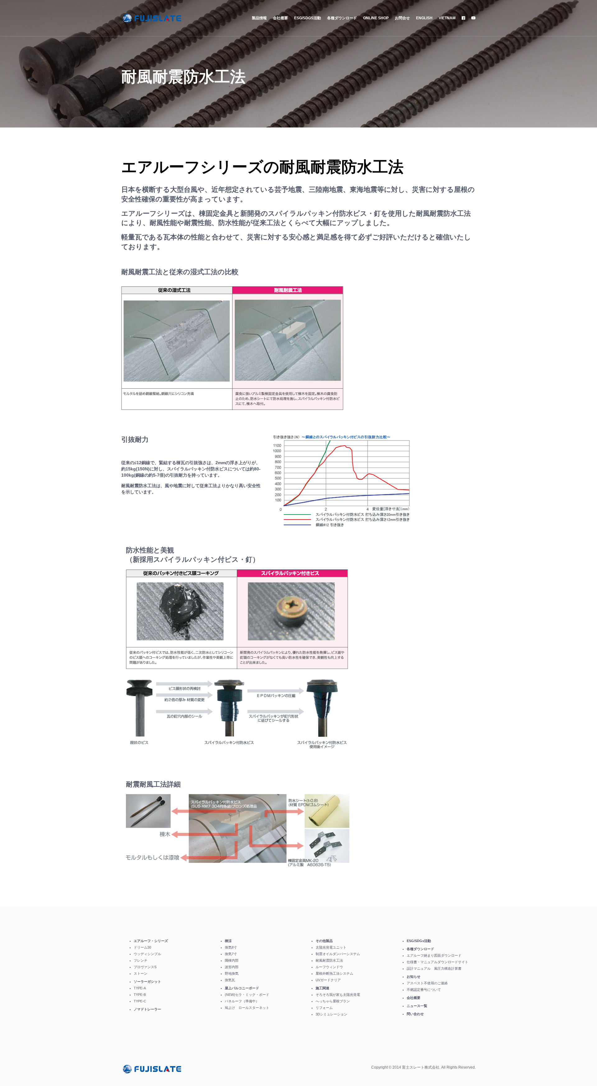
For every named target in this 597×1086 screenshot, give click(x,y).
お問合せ (402, 18)
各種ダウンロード (342, 18)
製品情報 (259, 18)
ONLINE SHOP (376, 18)
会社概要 (280, 18)
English (424, 18)
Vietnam (447, 18)
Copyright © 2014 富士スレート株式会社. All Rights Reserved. (423, 1067)
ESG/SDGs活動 (307, 18)
